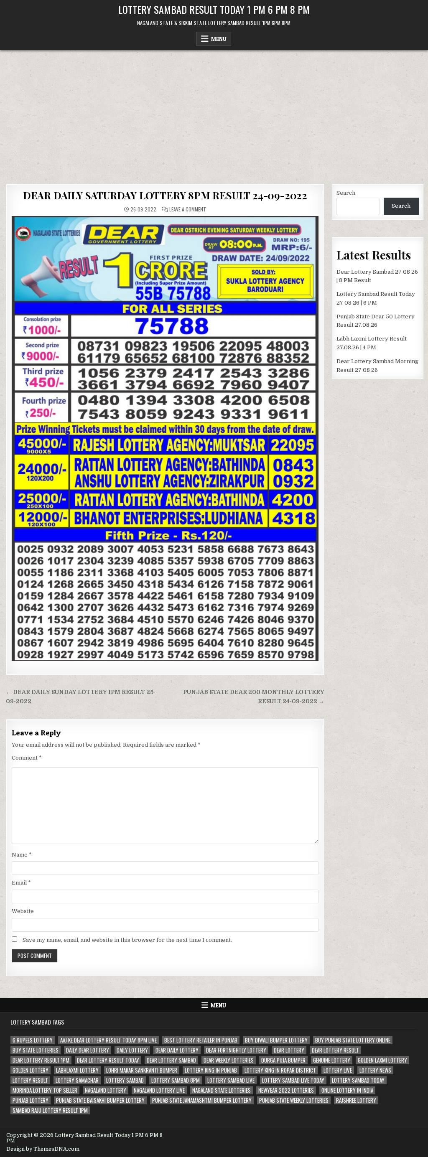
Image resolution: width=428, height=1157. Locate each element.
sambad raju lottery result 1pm (50, 1110)
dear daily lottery (177, 1050)
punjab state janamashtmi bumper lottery (202, 1100)
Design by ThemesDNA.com (42, 1149)
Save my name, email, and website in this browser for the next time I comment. (127, 940)
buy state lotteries (36, 1050)
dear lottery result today (108, 1060)
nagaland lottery (105, 1090)
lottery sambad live (231, 1080)
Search (345, 193)
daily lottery (132, 1050)
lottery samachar (77, 1080)
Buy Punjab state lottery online (352, 1040)
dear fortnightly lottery (236, 1050)
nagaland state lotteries (221, 1090)
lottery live (338, 1070)
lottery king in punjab (211, 1070)
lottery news (375, 1070)
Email (21, 883)
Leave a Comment (187, 209)
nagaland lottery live (159, 1090)
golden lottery (30, 1070)
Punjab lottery (30, 1100)
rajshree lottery (356, 1100)
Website (23, 911)
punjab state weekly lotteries (294, 1100)
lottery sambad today (358, 1080)
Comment (27, 758)
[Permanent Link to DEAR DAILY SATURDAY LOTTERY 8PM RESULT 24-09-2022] (165, 438)
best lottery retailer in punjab (200, 1040)
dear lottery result (335, 1050)
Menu (219, 39)
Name (22, 855)
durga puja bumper (283, 1060)
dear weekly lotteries (229, 1060)
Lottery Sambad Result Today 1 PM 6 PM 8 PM (214, 9)
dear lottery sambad (171, 1060)
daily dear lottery (87, 1050)
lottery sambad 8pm (175, 1080)
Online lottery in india (347, 1090)
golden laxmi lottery (382, 1060)
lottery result (30, 1080)
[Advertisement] (214, 112)
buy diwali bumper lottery (276, 1040)
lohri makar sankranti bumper (141, 1070)
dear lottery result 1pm (41, 1060)
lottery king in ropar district (280, 1070)
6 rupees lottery (33, 1040)
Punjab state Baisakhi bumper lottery (100, 1100)
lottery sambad (125, 1080)
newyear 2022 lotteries (286, 1090)
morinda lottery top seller (45, 1090)
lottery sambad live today (293, 1080)
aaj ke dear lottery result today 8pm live (108, 1040)
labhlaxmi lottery (77, 1070)
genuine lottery (331, 1060)
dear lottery (289, 1050)
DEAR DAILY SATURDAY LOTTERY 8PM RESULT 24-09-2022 (165, 195)
